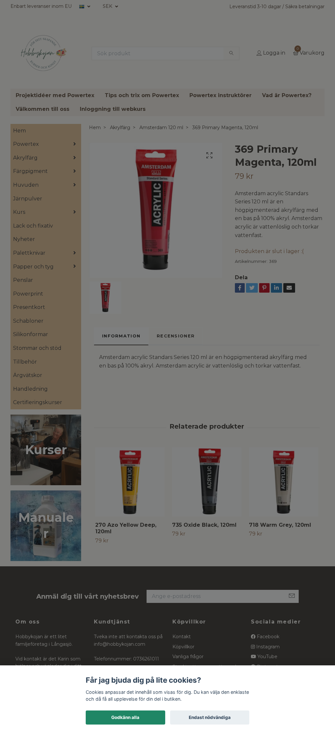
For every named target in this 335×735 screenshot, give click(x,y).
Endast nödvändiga (210, 717)
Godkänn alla (125, 717)
